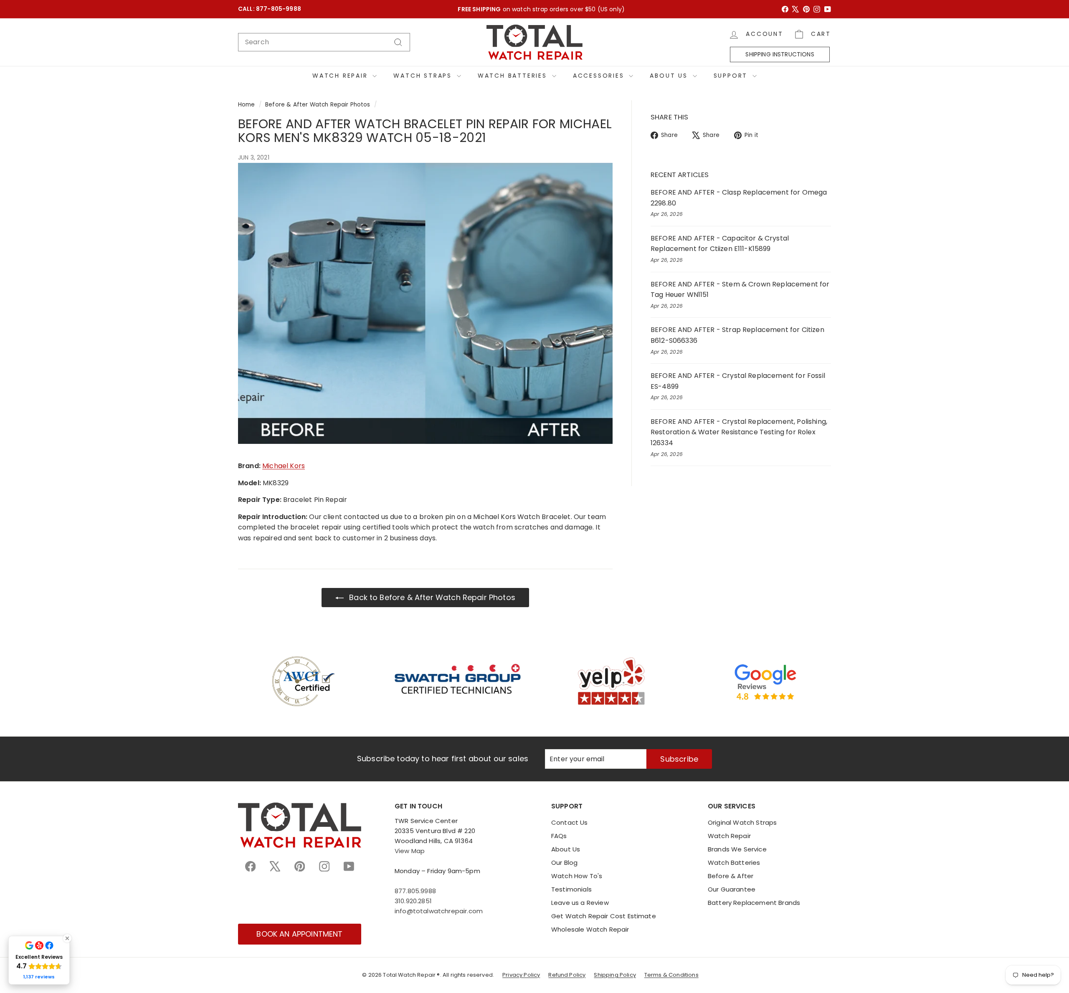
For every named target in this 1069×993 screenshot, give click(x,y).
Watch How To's (576, 875)
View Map (410, 850)
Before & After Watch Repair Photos (317, 105)
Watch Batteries (514, 75)
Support (732, 75)
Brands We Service (737, 849)
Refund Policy (566, 975)
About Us (670, 75)
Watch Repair (341, 75)
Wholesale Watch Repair (590, 929)
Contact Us (569, 822)
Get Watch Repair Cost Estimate (603, 916)
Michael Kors (283, 466)
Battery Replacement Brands (754, 902)
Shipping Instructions (779, 54)
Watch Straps (423, 75)
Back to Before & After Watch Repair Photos (431, 597)
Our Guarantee (731, 889)
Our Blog (564, 862)
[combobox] (324, 42)
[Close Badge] (67, 938)
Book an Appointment (299, 934)
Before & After (730, 875)
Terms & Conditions (671, 975)
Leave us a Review (580, 902)
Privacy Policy (521, 975)
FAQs (559, 835)
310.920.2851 (413, 901)
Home (246, 105)
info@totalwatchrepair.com (439, 911)
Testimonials (571, 889)
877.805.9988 (415, 891)
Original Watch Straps (742, 822)
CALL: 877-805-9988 (269, 9)
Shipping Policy (615, 975)
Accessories (600, 75)
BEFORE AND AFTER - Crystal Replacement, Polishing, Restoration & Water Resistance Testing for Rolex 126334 (739, 432)
